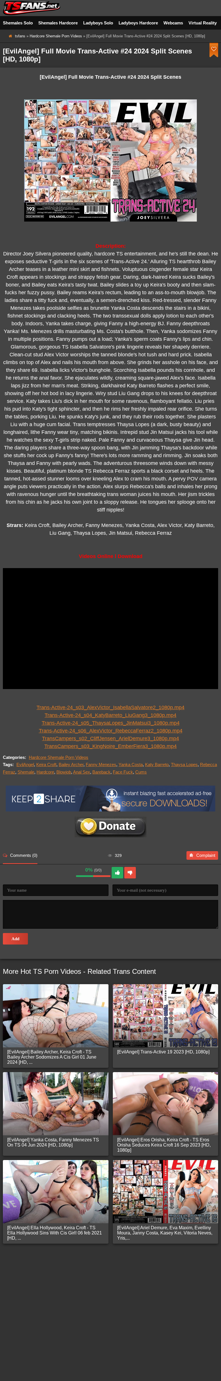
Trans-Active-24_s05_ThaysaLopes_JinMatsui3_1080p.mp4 (111, 723)
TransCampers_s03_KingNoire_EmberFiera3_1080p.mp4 (110, 746)
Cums (141, 772)
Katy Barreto (157, 764)
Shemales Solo (18, 22)
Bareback (101, 772)
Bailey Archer (71, 764)
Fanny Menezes (101, 764)
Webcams (173, 22)
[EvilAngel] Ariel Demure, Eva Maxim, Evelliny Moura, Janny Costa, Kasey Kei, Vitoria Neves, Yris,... (164, 1232)
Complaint (205, 855)
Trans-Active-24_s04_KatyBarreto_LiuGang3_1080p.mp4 (110, 715)
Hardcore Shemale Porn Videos (56, 36)
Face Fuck (123, 772)
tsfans (20, 36)
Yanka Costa (131, 764)
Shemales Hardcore (58, 22)
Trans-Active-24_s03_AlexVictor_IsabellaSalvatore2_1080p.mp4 (110, 707)
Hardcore (45, 772)
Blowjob (63, 772)
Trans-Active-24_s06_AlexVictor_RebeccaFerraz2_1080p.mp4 (110, 731)
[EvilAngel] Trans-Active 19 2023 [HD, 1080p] (163, 1051)
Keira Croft (46, 764)
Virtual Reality (202, 22)
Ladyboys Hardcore (138, 22)
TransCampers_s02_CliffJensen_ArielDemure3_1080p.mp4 (110, 738)
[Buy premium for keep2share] (110, 809)
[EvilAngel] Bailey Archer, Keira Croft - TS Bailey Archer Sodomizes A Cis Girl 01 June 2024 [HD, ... (51, 1057)
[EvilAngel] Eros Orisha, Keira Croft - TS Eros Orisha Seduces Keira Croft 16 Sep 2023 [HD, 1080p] (164, 1145)
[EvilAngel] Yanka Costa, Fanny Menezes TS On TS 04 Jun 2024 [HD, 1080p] (53, 1142)
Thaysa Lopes (184, 764)
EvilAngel (25, 764)
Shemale (26, 772)
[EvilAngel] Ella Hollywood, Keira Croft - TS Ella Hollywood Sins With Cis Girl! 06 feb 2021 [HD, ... (54, 1232)
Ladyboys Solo (98, 22)
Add (15, 938)
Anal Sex (81, 772)
